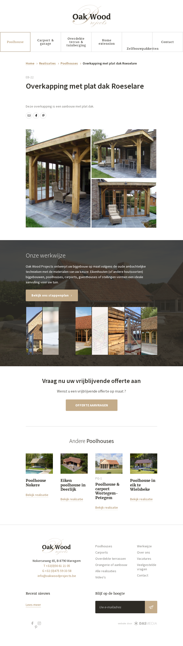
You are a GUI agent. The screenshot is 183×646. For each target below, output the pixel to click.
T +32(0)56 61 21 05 (57, 566)
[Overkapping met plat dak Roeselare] (58, 178)
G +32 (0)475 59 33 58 (56, 571)
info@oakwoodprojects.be (57, 576)
